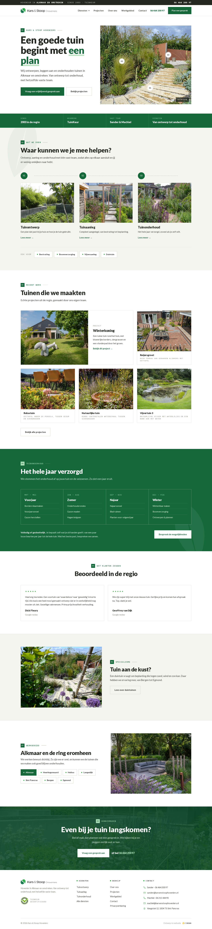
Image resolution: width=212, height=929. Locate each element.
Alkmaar (30, 772)
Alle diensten (83, 901)
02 (121, 60)
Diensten (82, 10)
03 (168, 54)
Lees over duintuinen (125, 690)
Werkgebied (127, 10)
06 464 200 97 (182, 2)
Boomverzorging (67, 254)
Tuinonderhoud (84, 896)
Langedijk (88, 772)
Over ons (112, 10)
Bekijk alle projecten (35, 432)
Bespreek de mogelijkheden (173, 534)
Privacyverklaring (118, 906)
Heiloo (71, 772)
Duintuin (110, 254)
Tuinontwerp (83, 887)
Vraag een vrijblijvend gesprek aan (42, 91)
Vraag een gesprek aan (93, 853)
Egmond (67, 780)
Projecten (99, 10)
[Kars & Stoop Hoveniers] (39, 10)
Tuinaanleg (82, 892)
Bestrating (44, 254)
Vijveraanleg (90, 254)
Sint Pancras (32, 780)
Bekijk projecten (79, 91)
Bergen (50, 780)
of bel (123, 853)
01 (150, 87)
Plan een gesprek (180, 10)
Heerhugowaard (51, 772)
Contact (142, 10)
